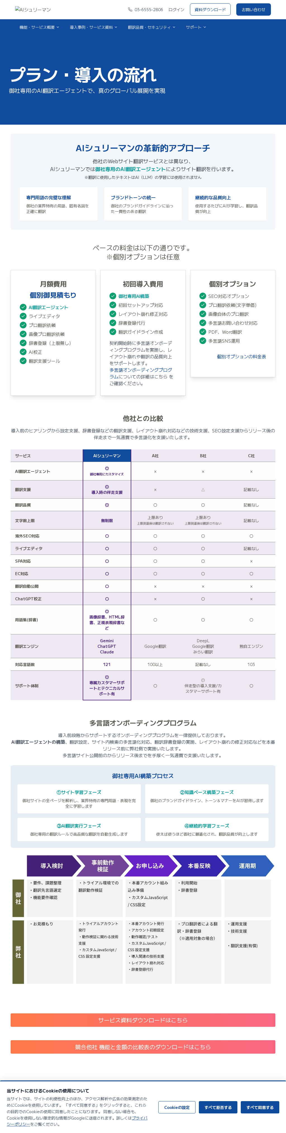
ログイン (176, 9)
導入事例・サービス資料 (91, 27)
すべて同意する (260, 1107)
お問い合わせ (253, 9)
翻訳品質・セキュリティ (149, 27)
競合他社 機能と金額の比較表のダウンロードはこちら (143, 1047)
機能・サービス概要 (37, 27)
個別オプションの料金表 (241, 356)
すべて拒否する (218, 1107)
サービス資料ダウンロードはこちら (143, 1020)
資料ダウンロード (210, 9)
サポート (194, 27)
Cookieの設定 (177, 1107)
